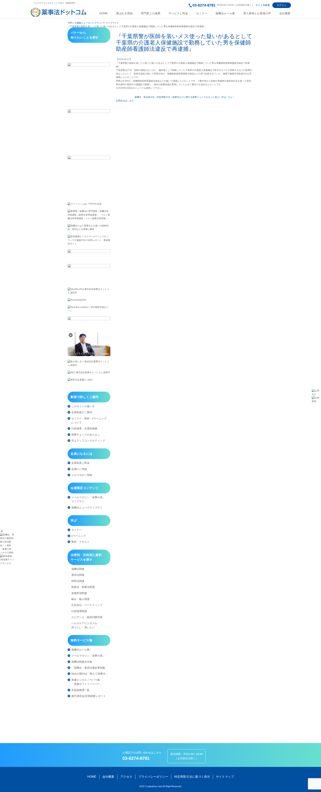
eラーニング (78, 535)
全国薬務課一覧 (80, 690)
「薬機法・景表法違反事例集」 (89, 667)
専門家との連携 (150, 13)
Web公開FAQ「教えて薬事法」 (89, 673)
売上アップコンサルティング (88, 440)
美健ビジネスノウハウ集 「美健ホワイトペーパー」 (87, 681)
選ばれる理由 (124, 13)
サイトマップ (225, 776)
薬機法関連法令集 (81, 661)
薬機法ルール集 (225, 13)
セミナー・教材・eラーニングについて (89, 420)
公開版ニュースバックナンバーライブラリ (95, 23)
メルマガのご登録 (81, 474)
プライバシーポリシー (153, 776)
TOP (70, 23)
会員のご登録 (79, 469)
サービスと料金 (178, 13)
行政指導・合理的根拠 (84, 428)
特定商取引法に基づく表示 (192, 776)
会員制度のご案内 (81, 412)
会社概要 (284, 13)
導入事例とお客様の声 (257, 13)
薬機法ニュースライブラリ (87, 507)
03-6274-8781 (203, 5)
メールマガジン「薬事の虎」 (88, 655)
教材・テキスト (80, 541)
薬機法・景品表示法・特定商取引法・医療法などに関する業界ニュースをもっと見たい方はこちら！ (184, 97)
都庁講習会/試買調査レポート (88, 696)
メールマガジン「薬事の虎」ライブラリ (88, 499)
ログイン (281, 5)
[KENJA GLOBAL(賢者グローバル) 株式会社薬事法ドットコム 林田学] (89, 344)
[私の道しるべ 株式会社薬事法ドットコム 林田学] (89, 363)
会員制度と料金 (80, 462)
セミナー (201, 13)
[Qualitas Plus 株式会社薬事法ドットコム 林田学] (89, 291)
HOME (103, 13)
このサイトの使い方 (83, 406)
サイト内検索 (262, 5)
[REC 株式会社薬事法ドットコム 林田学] (89, 372)
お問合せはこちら (125, 100)
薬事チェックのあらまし (85, 434)
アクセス (126, 776)
